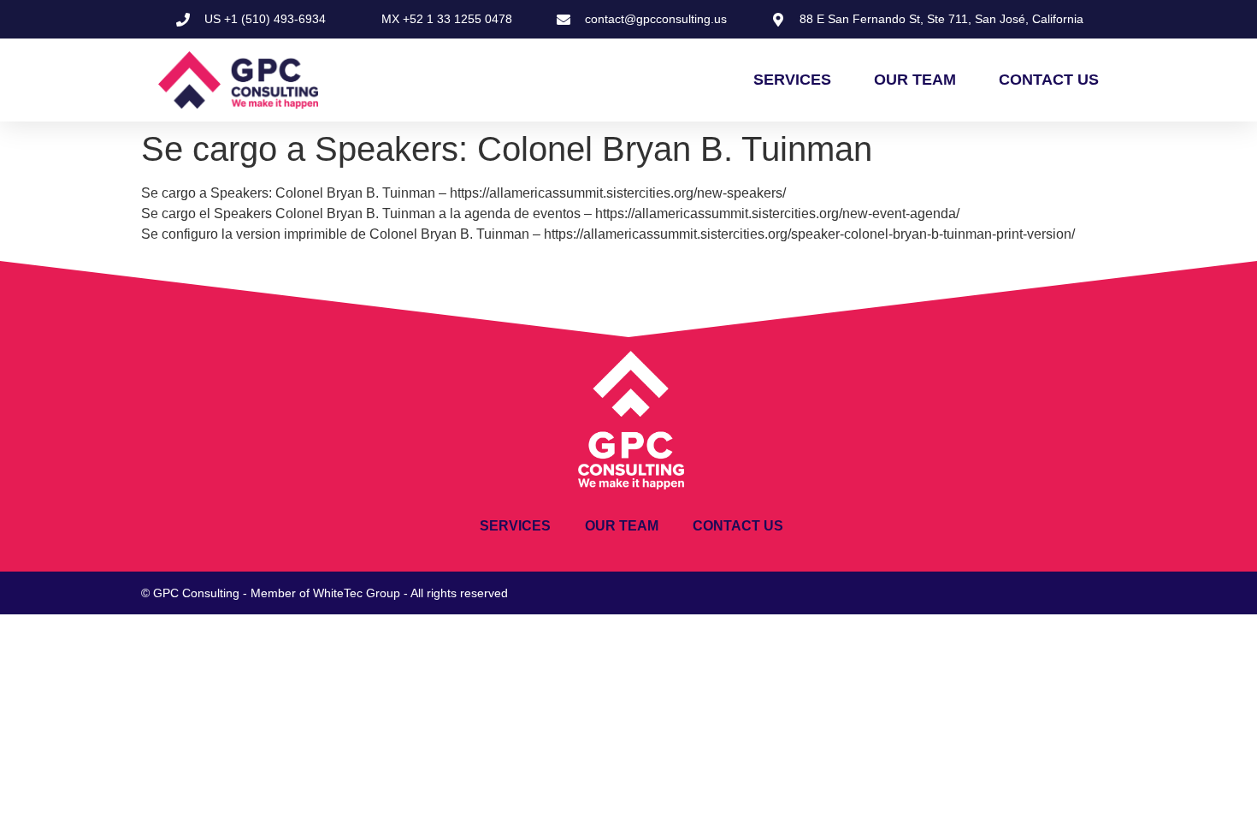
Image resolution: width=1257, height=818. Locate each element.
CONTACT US (1049, 79)
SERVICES (792, 79)
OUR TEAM (915, 79)
